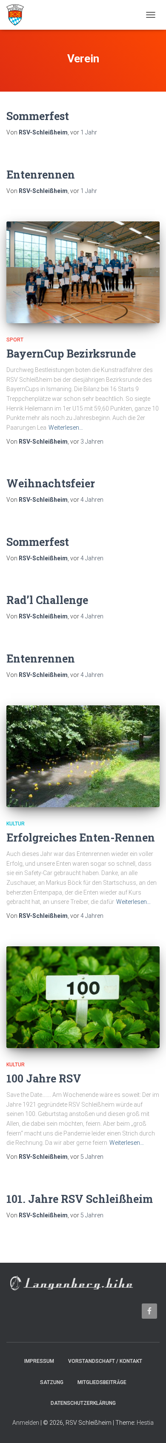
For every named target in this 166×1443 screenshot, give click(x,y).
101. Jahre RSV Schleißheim (79, 1199)
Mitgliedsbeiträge (101, 1382)
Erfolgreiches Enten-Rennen (80, 838)
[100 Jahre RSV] (83, 997)
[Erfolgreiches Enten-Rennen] (83, 756)
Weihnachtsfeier (50, 483)
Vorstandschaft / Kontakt (105, 1361)
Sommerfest (37, 116)
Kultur (15, 824)
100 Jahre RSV (43, 1078)
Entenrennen (40, 175)
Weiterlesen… (66, 427)
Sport (14, 340)
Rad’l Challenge (47, 600)
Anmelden (25, 1422)
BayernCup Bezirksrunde (71, 354)
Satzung (51, 1382)
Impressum (39, 1361)
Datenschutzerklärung (83, 1403)
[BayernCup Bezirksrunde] (83, 272)
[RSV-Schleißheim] (18, 14)
